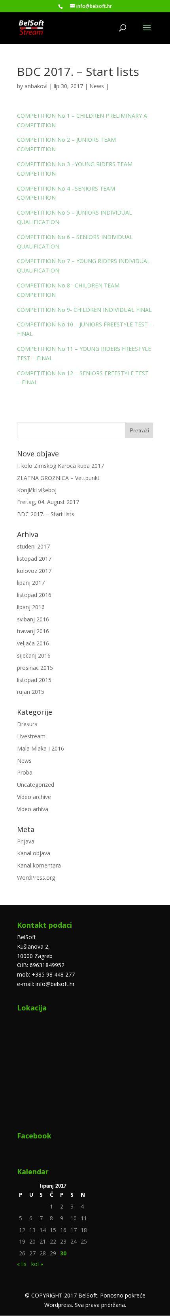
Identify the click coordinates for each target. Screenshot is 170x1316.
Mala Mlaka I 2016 (40, 748)
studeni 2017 (33, 546)
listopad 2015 (34, 680)
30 (63, 1253)
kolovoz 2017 (34, 571)
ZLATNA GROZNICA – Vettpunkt (58, 478)
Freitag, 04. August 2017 (48, 502)
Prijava (25, 841)
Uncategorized (35, 784)
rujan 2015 (30, 691)
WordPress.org (36, 877)
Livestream (31, 736)
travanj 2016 (33, 631)
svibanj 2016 (33, 619)
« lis (21, 1264)
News (96, 86)
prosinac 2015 (35, 667)
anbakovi (36, 86)
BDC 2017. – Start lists (45, 514)
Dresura (27, 724)
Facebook (34, 1135)
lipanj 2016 (31, 607)
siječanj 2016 (34, 655)
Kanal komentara (39, 865)
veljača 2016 (33, 643)
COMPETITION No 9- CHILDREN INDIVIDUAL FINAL (84, 309)
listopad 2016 (34, 595)
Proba (24, 772)
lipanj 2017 (31, 582)
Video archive (34, 797)
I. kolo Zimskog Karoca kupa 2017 (60, 465)
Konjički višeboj (37, 490)
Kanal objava (33, 853)
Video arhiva (32, 809)
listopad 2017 (34, 558)
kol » (37, 1264)
